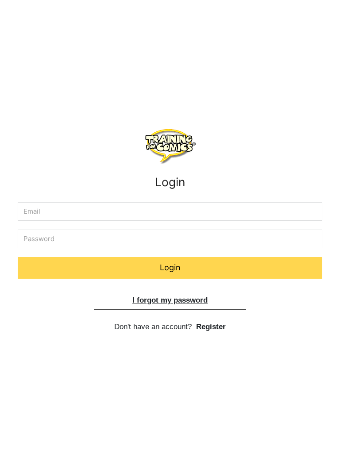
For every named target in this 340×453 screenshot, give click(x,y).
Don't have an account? (170, 326)
